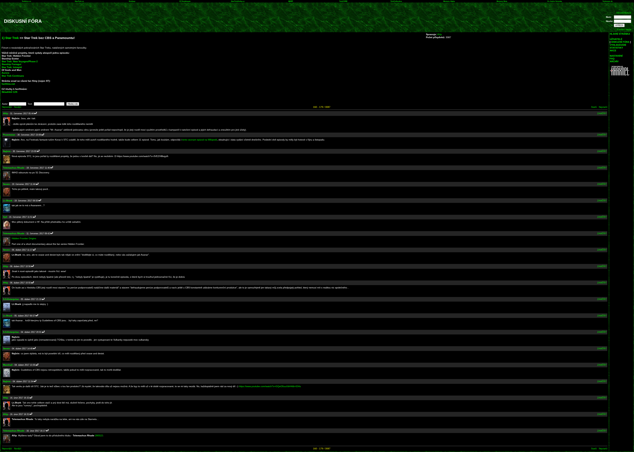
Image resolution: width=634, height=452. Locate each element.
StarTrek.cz (79, 1)
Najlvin (7, 151)
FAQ (612, 58)
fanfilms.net (8, 84)
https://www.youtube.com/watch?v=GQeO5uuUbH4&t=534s (270, 386)
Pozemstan (9, 134)
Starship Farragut (11, 64)
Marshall (8, 365)
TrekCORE (343, 1)
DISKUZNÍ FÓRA (620, 42)
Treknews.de (607, 1)
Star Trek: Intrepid (12, 67)
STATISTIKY (616, 47)
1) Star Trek (10, 38)
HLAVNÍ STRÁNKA (620, 34)
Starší (594, 107)
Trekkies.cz (26, 1)
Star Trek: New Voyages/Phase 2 (20, 61)
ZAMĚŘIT (602, 113)
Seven (6, 184)
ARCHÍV (614, 61)
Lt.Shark (7, 200)
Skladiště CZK (10, 92)
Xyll (5, 217)
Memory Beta (502, 1)
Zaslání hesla (624, 29)
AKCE (613, 50)
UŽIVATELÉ (616, 39)
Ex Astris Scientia (554, 1)
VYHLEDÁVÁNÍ (618, 45)
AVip (439, 34)
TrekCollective (396, 1)
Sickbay (132, 1)
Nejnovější (7, 107)
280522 (99, 435)
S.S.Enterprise (11, 299)
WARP (290, 1)
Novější (17, 107)
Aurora (5, 72)
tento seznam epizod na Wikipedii (199, 139)
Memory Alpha (449, 1)
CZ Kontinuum (185, 1)
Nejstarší (603, 107)
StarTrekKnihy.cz (238, 1)
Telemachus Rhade (13, 167)
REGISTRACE (623, 13)
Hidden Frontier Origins (24, 238)
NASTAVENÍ (616, 55)
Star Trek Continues (13, 75)
